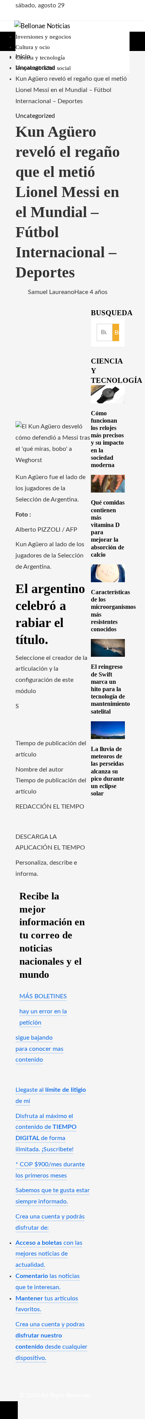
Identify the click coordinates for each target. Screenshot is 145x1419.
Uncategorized (35, 116)
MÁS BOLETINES (43, 996)
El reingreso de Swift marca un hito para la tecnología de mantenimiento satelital (110, 688)
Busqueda (112, 313)
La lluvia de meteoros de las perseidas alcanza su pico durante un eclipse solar (107, 771)
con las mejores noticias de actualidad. (48, 1254)
